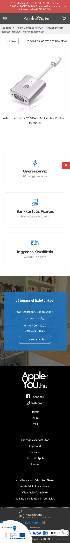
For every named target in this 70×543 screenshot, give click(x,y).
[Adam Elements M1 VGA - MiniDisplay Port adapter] (35, 80)
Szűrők (11, 41)
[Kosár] (64, 21)
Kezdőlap (6, 27)
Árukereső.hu (35, 528)
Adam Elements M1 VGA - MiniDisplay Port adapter (35, 118)
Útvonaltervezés (35, 339)
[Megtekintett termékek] (62, 532)
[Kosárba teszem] (35, 106)
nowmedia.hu (62, 539)
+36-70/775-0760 (40, 9)
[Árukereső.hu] (35, 523)
